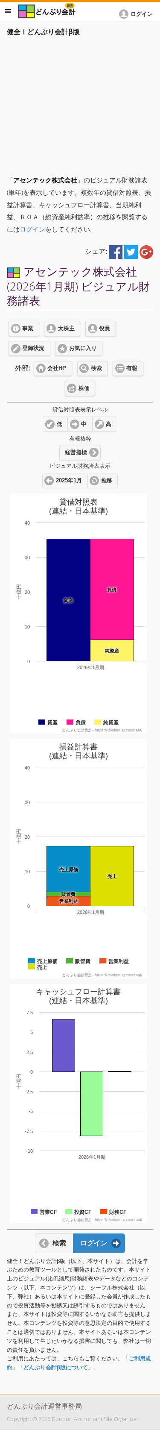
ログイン (32, 229)
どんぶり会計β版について (55, 1367)
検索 (96, 368)
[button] (137, 14)
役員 (104, 329)
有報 (131, 368)
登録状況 (33, 348)
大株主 (66, 329)
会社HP (56, 368)
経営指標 (76, 452)
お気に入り (83, 348)
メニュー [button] (8, 11)
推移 (106, 481)
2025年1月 (69, 481)
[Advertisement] (80, 103)
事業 (27, 329)
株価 (84, 388)
